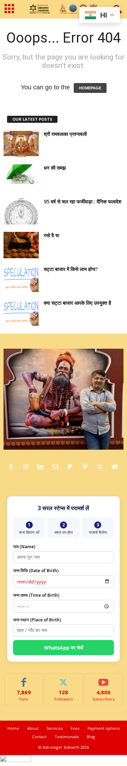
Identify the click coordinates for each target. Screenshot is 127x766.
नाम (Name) (24, 547)
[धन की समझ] (21, 174)
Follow (63, 679)
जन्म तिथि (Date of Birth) (36, 571)
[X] (101, 466)
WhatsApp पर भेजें (63, 647)
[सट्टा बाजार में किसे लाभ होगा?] (21, 279)
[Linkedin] (42, 466)
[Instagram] (27, 466)
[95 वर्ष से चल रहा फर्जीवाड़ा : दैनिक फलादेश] (21, 211)
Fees (75, 728)
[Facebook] (12, 466)
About (32, 728)
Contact (39, 736)
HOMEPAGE (90, 88)
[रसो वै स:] (21, 245)
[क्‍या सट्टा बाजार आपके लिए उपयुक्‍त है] (21, 312)
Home (13, 728)
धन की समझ (55, 167)
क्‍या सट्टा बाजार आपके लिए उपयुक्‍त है (77, 302)
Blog (91, 736)
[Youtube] (115, 466)
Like (24, 679)
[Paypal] (72, 466)
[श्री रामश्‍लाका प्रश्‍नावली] (21, 144)
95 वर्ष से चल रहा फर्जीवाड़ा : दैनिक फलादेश (82, 201)
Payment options (103, 728)
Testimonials (67, 736)
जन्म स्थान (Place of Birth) (37, 620)
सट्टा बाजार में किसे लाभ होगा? (71, 269)
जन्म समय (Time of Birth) (36, 595)
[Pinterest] (86, 466)
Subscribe (104, 679)
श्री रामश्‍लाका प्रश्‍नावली (65, 134)
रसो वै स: (52, 235)
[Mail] (57, 466)
